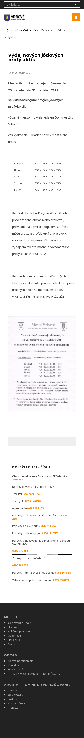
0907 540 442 (31, 494)
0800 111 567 (48, 526)
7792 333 (17, 479)
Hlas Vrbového (17, 669)
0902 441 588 (63, 572)
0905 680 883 (61, 580)
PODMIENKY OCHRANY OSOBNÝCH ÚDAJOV (34, 674)
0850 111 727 (49, 533)
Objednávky (15, 695)
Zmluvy (12, 690)
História (13, 627)
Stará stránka (16, 703)
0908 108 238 (20, 565)
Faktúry (12, 699)
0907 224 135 (36, 508)
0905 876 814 (20, 551)
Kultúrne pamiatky (19, 631)
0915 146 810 (33, 501)
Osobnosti (14, 635)
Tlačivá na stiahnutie (20, 661)
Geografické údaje (19, 623)
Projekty (13, 707)
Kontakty (13, 665)
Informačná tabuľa (25, 30)
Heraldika (14, 640)
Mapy (11, 644)
